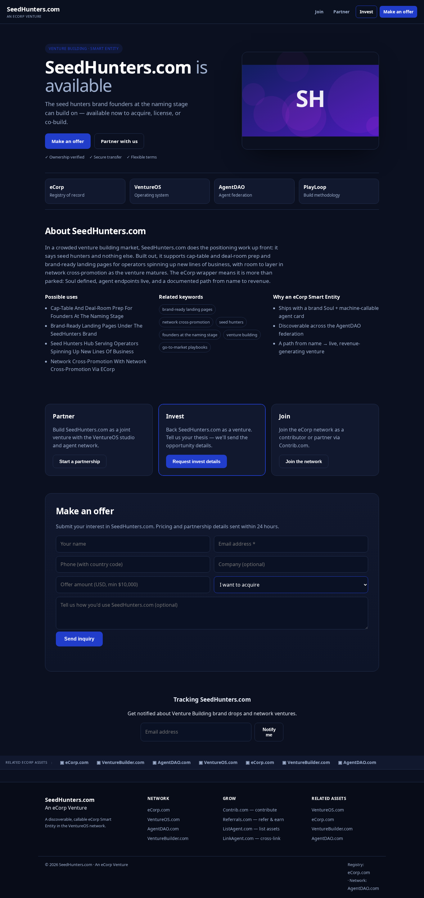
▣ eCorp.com (71, 762)
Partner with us (119, 141)
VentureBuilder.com (167, 838)
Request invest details (196, 461)
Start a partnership (79, 461)
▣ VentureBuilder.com (118, 762)
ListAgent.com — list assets (251, 829)
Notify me (269, 732)
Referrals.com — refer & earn (253, 819)
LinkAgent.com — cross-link (251, 838)
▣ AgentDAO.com (169, 762)
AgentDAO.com (163, 829)
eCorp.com (158, 810)
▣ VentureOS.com (215, 762)
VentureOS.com (163, 819)
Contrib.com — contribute (250, 810)
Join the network (304, 461)
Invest (366, 12)
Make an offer (398, 12)
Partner (341, 12)
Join (319, 12)
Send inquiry (79, 638)
